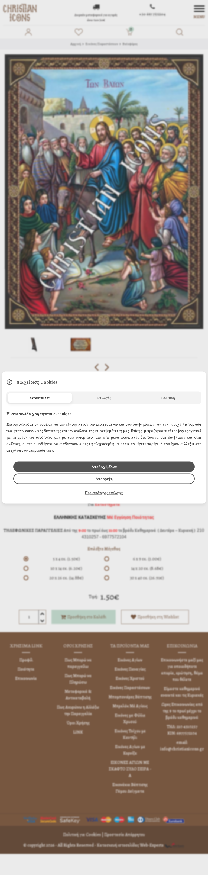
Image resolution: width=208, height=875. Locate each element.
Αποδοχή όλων (104, 466)
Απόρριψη (104, 478)
